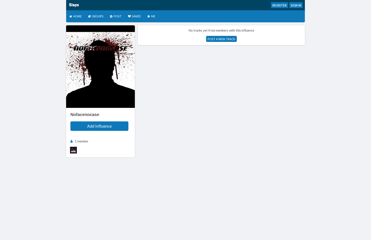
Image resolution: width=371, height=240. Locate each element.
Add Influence (99, 126)
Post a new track (221, 39)
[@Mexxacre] (73, 150)
